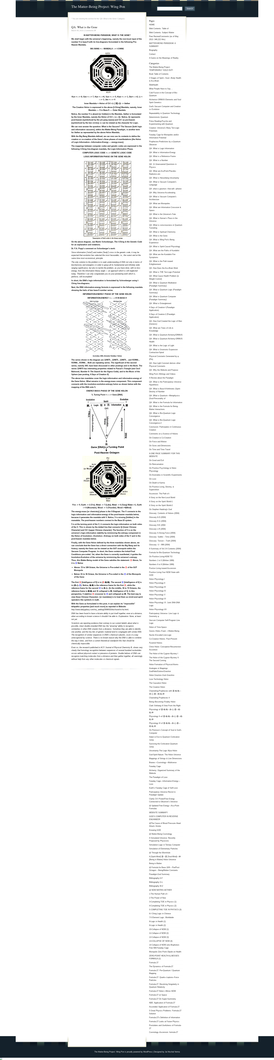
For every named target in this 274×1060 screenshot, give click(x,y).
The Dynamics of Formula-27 (161, 966)
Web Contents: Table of (159, 28)
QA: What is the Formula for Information (165, 402)
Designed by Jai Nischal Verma (167, 1052)
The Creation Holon (157, 687)
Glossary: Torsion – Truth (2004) (162, 541)
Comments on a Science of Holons (163, 434)
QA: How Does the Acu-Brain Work (163, 268)
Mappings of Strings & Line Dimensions (165, 758)
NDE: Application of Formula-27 (162, 1003)
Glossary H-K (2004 (157, 525)
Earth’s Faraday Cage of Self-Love (163, 788)
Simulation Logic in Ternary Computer (164, 845)
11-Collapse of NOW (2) (159, 933)
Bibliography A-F (156, 878)
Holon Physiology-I (157, 579)
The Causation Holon (157, 683)
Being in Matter (155, 863)
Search (189, 8)
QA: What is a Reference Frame (162, 156)
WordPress (147, 1052)
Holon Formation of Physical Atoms (163, 664)
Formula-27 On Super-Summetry (162, 999)
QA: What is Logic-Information (161, 148)
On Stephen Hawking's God (160, 509)
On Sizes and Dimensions (160, 446)
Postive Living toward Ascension (162, 568)
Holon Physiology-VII (158, 609)
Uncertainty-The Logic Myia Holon (163, 751)
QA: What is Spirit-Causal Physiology (164, 246)
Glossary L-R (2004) (157, 529)
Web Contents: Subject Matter (161, 32)
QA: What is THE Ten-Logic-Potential (164, 272)
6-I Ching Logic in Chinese (160, 913)
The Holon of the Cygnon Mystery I (163, 653)
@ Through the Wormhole (159, 853)
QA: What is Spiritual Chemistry (162, 232)
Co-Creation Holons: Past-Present (163, 639)
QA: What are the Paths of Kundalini (164, 250)
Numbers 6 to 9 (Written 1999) (161, 564)
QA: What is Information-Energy (162, 152)
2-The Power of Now (157, 898)
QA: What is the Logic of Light (161, 345)
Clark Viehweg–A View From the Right (165, 706)
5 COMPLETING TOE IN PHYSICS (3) (165, 909)
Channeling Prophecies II (159, 698)
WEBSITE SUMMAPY (158, 812)
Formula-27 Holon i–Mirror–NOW (162, 991)
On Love (152, 479)
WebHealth (153, 85)
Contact (152, 54)
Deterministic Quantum (158, 117)
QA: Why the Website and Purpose (163, 370)
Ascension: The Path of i (159, 494)
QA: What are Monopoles (159, 203)
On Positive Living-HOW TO (160, 556)
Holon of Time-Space (158, 627)
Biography (153, 50)
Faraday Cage (155, 766)
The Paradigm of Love (158, 777)
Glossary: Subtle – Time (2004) (162, 537)
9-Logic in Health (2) (157, 925)
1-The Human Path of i (158, 894)
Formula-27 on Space (158, 995)
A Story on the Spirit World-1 (161, 501)
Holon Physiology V (157, 595)
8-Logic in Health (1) (157, 921)
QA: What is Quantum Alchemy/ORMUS (166, 335)
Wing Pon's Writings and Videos (162, 374)
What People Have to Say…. (161, 89)
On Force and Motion (158, 442)
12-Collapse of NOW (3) (159, 937)
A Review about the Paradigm (161, 378)
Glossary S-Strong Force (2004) (162, 533)
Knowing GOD (155, 830)
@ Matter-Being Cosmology (160, 834)
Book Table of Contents (159, 74)
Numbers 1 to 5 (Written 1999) (161, 560)
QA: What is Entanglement (160, 303)
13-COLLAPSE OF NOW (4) (160, 941)
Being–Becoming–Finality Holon (162, 702)
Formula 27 (153, 963)
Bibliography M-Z (156, 886)
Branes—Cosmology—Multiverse (163, 762)
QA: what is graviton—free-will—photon (165, 189)
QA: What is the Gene (84, 27)
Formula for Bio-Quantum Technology (164, 552)
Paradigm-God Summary (159, 874)
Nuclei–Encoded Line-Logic (160, 635)
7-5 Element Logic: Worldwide (161, 917)
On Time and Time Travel (159, 449)
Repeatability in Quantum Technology (164, 113)
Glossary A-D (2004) (157, 517)
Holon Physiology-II (157, 583)
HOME (152, 25)
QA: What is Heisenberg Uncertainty (164, 178)
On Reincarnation (156, 464)
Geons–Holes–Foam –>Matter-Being (164, 631)
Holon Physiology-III (157, 587)
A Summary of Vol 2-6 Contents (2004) (165, 549)
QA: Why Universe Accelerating (162, 193)
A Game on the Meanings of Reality (164, 58)
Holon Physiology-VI (157, 599)
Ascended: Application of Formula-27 (164, 1007)
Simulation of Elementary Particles (163, 849)
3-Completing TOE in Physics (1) (162, 902)
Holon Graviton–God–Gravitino (161, 675)
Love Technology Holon (158, 679)
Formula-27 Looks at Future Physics (164, 1021)
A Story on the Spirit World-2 (161, 505)
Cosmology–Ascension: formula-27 (163, 1032)
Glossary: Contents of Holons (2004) (164, 513)
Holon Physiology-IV (157, 591)
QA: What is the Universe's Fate (162, 214)
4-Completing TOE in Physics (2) (162, 906)
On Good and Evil (156, 460)
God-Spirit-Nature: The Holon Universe (165, 755)
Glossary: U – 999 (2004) (159, 545)
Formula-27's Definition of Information (164, 1017)
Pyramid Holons (155, 643)
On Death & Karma (157, 483)
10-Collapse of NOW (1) (159, 929)
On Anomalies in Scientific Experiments (165, 475)
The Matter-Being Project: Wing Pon (98, 6)
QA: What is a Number (158, 160)
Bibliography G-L (156, 882)
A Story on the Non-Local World (162, 497)
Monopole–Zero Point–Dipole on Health (165, 952)
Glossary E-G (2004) (157, 521)
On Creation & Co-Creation (160, 438)
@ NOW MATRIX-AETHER (160, 890)
